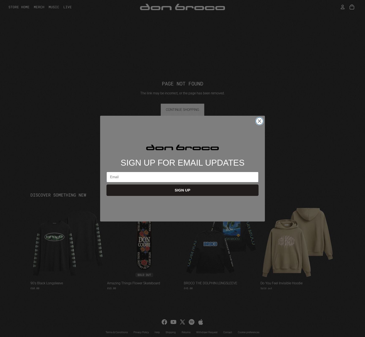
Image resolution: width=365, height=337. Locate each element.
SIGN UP (182, 190)
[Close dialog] (259, 121)
